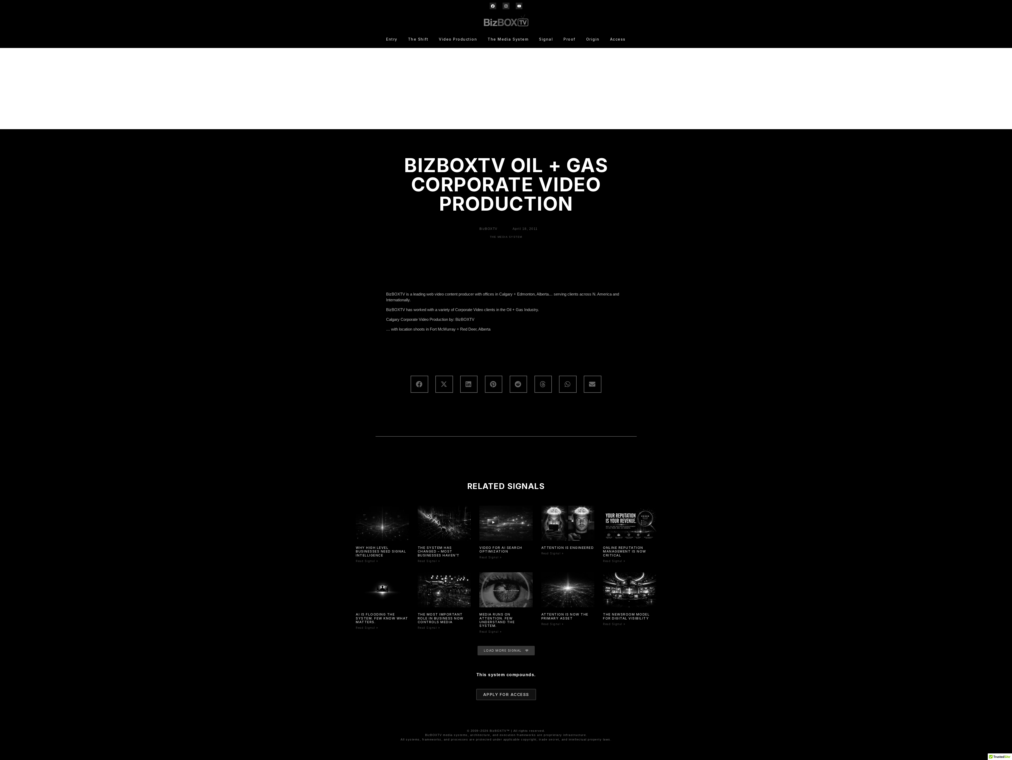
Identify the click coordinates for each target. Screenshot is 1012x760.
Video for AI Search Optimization (500, 549)
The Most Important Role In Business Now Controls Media (441, 618)
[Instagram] (506, 6)
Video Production (458, 39)
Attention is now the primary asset (564, 616)
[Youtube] (519, 6)
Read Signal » (367, 561)
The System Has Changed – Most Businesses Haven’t (439, 551)
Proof (569, 39)
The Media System (508, 39)
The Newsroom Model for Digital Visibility (626, 616)
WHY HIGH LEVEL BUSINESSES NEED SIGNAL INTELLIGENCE (381, 551)
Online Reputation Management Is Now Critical (624, 551)
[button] (419, 384)
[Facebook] (493, 6)
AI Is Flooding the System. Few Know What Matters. (382, 618)
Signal (546, 39)
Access (618, 39)
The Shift (418, 39)
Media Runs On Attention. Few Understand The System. (497, 620)
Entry (391, 39)
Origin (593, 39)
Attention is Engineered (567, 548)
